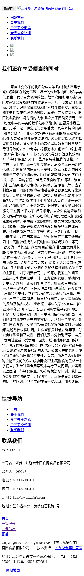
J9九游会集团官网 (68, 548)
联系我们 (17, 38)
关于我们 (17, 23)
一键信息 (9, 529)
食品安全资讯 (20, 33)
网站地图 (13, 570)
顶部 (5, 534)
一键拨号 (9, 524)
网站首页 (17, 17)
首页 (13, 409)
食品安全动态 (20, 28)
